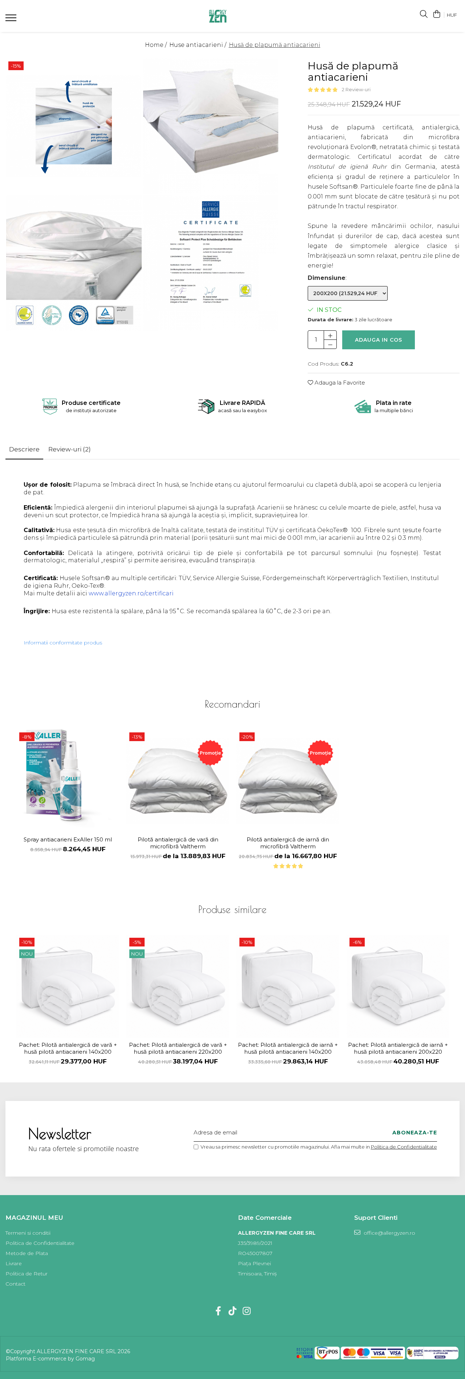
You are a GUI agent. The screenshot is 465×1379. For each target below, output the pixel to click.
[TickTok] (232, 1311)
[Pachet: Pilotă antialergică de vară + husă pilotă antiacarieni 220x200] (177, 986)
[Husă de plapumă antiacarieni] (74, 126)
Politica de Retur (26, 1273)
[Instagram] (246, 1311)
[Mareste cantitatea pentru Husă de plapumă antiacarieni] (330, 335)
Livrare (13, 1263)
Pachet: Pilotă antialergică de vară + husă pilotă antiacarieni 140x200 (68, 1048)
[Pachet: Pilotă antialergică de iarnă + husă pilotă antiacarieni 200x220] (398, 986)
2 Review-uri (356, 89)
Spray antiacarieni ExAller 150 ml (68, 839)
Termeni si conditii (27, 1233)
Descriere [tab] (24, 449)
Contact (15, 1283)
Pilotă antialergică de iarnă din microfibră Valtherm (288, 843)
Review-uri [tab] (69, 449)
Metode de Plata (26, 1253)
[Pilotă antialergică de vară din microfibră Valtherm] (177, 780)
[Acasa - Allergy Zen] (218, 16)
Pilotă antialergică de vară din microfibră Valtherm (178, 843)
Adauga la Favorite (339, 382)
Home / (156, 44)
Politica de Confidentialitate (404, 1147)
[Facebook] (218, 1311)
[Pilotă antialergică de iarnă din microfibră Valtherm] (287, 780)
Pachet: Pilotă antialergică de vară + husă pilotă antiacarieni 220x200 (178, 1048)
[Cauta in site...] (424, 14)
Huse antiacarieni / (198, 44)
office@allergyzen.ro (388, 1233)
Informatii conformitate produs (63, 642)
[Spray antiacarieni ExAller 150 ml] (67, 780)
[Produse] (11, 20)
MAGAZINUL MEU (34, 1217)
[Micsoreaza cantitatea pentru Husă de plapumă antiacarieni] (330, 344)
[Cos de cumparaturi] (436, 14)
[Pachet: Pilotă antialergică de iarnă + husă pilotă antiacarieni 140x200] (287, 986)
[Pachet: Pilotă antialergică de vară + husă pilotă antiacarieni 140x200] (67, 986)
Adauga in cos (378, 340)
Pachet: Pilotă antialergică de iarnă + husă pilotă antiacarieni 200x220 (398, 1048)
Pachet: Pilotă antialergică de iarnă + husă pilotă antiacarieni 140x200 (288, 1048)
